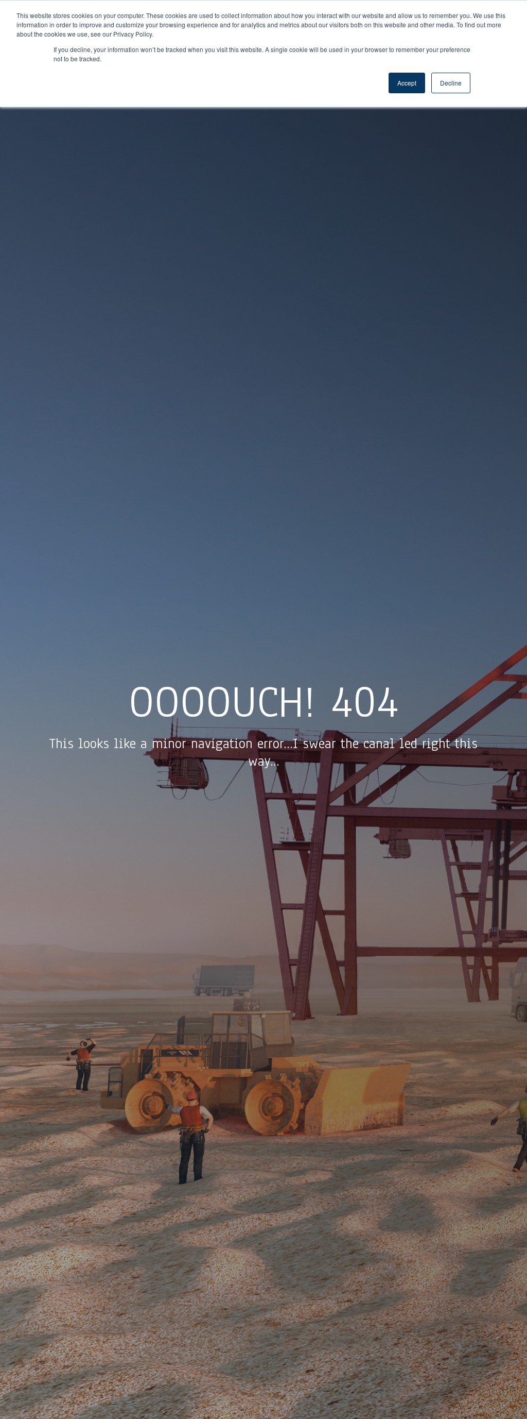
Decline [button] (451, 82)
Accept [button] (406, 82)
